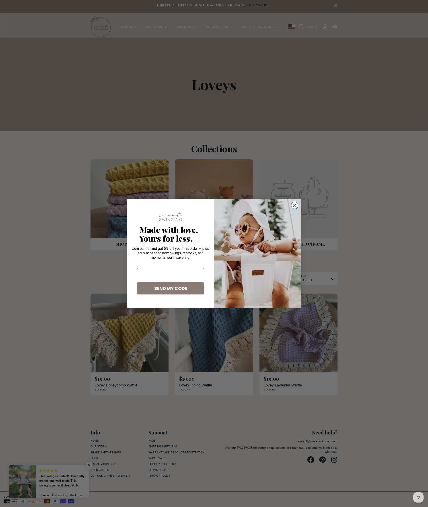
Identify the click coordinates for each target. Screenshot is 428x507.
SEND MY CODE (170, 288)
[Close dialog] (294, 205)
